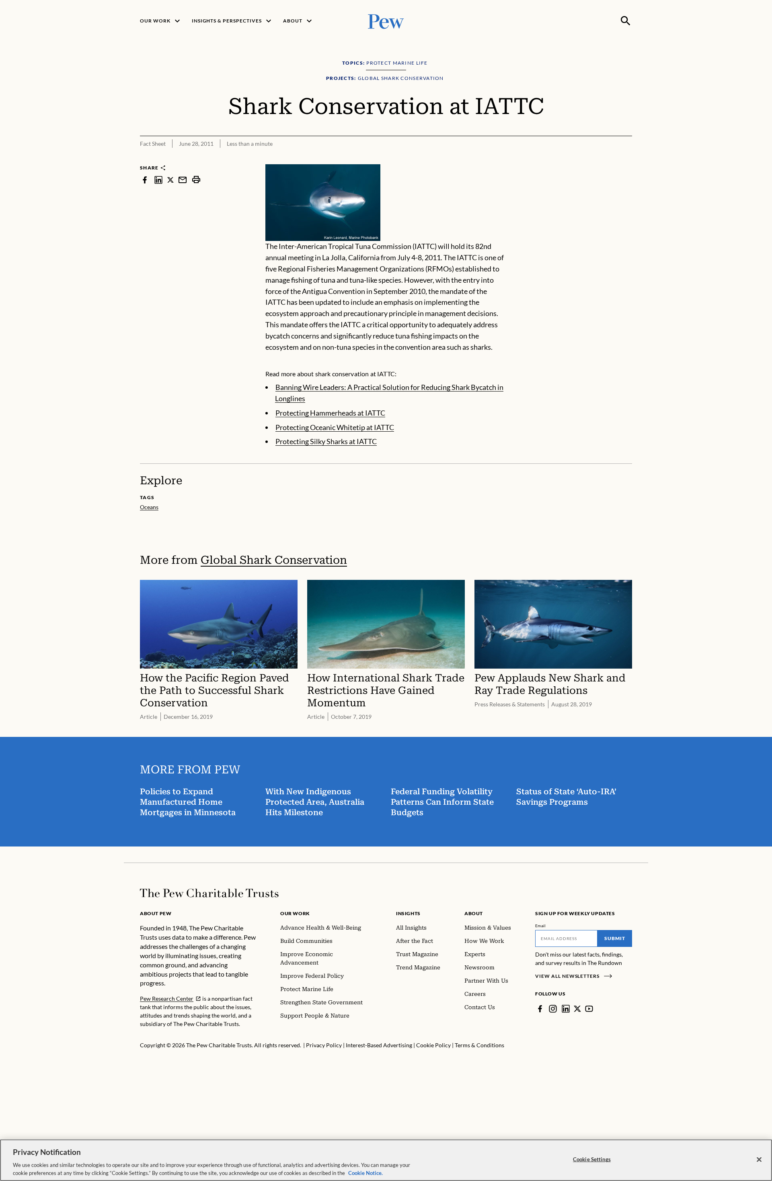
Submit (614, 938)
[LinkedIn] (566, 1009)
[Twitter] (577, 1008)
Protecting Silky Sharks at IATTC (326, 441)
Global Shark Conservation (274, 560)
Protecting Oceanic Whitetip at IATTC (334, 427)
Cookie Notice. (365, 1172)
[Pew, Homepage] (386, 20)
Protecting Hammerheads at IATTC (330, 412)
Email (540, 926)
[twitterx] (170, 180)
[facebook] (145, 180)
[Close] (759, 1160)
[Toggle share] (627, 159)
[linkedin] (158, 180)
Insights (408, 913)
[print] (196, 180)
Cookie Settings (592, 1159)
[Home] (209, 893)
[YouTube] (589, 1009)
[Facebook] (540, 1009)
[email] (182, 180)
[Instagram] (553, 1009)
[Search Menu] (625, 20)
